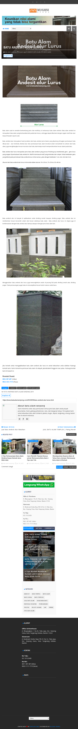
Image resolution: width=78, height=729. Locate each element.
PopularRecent (29, 528)
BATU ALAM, (37, 52)
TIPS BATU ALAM (33, 441)
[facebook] (40, 2)
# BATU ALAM (22, 388)
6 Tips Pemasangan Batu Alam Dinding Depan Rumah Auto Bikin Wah (12, 458)
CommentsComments (49, 528)
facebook (72, 467)
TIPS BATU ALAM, (46, 52)
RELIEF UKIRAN (36, 607)
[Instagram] (36, 721)
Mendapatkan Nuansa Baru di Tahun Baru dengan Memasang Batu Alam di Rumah (64, 458)
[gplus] (44, 2)
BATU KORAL (28, 597)
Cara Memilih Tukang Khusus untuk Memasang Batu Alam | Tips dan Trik (37, 458)
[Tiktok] (40, 721)
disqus (66, 467)
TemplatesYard (34, 726)
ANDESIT (27, 594)
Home (7, 29)
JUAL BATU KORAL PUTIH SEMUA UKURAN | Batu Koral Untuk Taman (38, 537)
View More (72, 434)
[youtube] (36, 2)
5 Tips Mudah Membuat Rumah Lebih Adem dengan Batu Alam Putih (37, 574)
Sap (45, 607)
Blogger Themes (55, 726)
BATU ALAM (46, 594)
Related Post (7, 435)
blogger (60, 467)
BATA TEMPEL (36, 594)
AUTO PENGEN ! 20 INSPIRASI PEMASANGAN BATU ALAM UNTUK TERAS (38, 561)
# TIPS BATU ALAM (33, 388)
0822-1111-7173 (8, 382)
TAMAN (51, 607)
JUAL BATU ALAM (29, 600)
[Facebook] (32, 721)
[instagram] (32, 2)
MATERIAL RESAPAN (30, 604)
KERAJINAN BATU (42, 600)
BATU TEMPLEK (39, 597)
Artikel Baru (39, 528)
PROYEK (26, 607)
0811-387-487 (7, 379)
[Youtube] (44, 721)
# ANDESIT (13, 388)
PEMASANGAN (7, 441)
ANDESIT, (30, 52)
